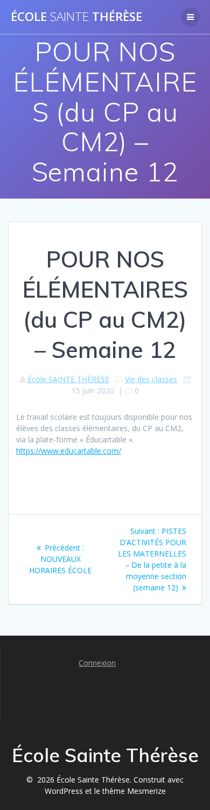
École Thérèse (76, 17)
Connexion (97, 663)
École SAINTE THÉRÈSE (68, 379)
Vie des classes (151, 379)
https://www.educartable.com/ (68, 451)
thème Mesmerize (134, 791)
